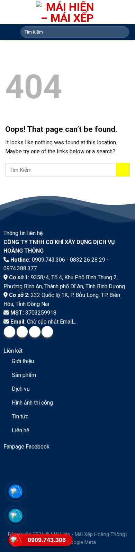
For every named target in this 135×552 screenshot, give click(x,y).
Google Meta (81, 542)
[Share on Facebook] (9, 331)
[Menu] (9, 32)
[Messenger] (15, 491)
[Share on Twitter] (22, 331)
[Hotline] (15, 540)
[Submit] (122, 32)
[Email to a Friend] (34, 331)
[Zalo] (15, 515)
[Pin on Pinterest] (47, 331)
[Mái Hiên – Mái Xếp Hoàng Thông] (67, 12)
